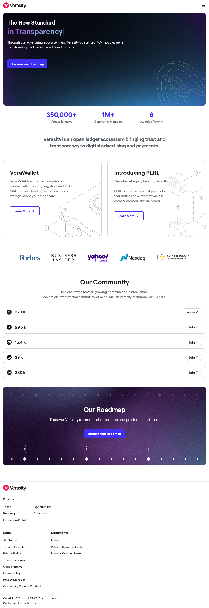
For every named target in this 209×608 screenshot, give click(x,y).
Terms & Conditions (15, 547)
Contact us (41, 513)
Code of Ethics (12, 566)
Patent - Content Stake (66, 553)
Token (7, 507)
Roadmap (9, 513)
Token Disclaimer (14, 560)
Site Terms (10, 540)
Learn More (21, 211)
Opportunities (43, 507)
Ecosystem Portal (14, 520)
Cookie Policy (11, 573)
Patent (55, 540)
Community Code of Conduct (22, 586)
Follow (190, 312)
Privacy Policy (12, 553)
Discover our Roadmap (27, 64)
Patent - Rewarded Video (67, 547)
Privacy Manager (14, 579)
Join (192, 327)
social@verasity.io (30, 603)
